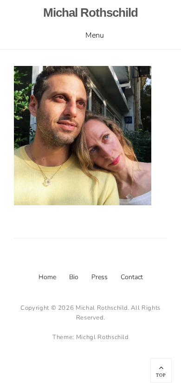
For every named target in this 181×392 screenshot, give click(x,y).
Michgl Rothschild (102, 337)
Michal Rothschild (90, 13)
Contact (132, 277)
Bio (73, 277)
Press (99, 277)
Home (47, 277)
